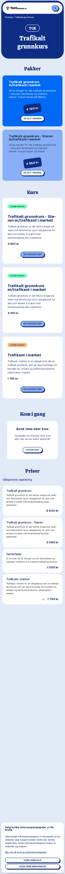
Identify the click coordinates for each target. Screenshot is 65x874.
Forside (9, 17)
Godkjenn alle (32, 860)
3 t (43, 599)
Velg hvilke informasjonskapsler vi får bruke (29, 828)
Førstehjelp (13, 554)
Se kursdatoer (32, 254)
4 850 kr (13, 243)
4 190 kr (13, 313)
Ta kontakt (32, 449)
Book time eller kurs (32, 428)
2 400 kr (52, 510)
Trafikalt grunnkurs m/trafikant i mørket (25, 83)
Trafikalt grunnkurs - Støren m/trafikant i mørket (31, 138)
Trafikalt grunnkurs (18, 490)
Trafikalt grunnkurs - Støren (24, 522)
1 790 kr (13, 378)
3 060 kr (52, 542)
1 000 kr (53, 567)
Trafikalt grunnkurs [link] (24, 17)
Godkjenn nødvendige (32, 866)
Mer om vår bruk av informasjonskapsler (25, 852)
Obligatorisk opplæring (17, 479)
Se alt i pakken (32, 118)
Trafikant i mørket (24, 355)
